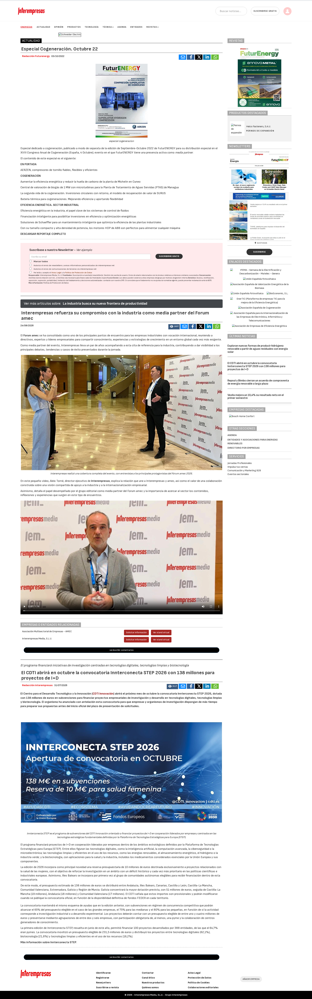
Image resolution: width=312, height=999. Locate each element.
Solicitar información (136, 632)
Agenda (121, 27)
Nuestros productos (153, 982)
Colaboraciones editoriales (203, 987)
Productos (74, 27)
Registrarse (102, 977)
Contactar (148, 972)
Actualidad (43, 27)
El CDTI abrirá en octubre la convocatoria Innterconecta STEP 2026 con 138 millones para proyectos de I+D (256, 366)
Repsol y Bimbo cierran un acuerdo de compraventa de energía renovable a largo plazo (258, 382)
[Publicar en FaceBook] (190, 57)
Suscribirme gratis (169, 256)
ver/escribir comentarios (122, 650)
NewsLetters (103, 982)
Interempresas (100, 481)
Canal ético (148, 977)
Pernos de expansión (260, 130)
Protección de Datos (199, 977)
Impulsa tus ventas (238, 466)
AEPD (210, 280)
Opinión (58, 27)
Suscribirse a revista (107, 987)
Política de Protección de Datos (78, 272)
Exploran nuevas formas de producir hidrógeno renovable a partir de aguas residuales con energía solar (258, 348)
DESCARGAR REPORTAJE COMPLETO (43, 234)
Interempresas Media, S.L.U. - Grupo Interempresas (160, 994)
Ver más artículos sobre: (42, 303)
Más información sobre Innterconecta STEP (48, 942)
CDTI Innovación (103, 693)
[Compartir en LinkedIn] (207, 57)
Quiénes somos (150, 987)
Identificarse (103, 972)
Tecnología (92, 27)
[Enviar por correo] (182, 57)
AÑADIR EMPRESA (251, 979)
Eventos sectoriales (238, 474)
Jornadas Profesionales (240, 463)
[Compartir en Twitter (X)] (198, 57)
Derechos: (192, 278)
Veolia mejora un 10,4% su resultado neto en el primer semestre (256, 396)
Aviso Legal (56, 272)
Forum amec (31, 335)
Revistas (151, 27)
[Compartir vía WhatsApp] (215, 57)
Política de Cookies (198, 982)
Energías (26, 27)
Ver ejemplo (84, 250)
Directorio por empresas (244, 447)
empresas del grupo (154, 278)
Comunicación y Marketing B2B (244, 470)
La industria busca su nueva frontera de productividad (105, 303)
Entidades (136, 27)
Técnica (107, 27)
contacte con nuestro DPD (113, 280)
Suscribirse (259, 252)
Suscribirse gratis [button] (265, 11)
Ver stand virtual (161, 632)
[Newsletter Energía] (260, 195)
